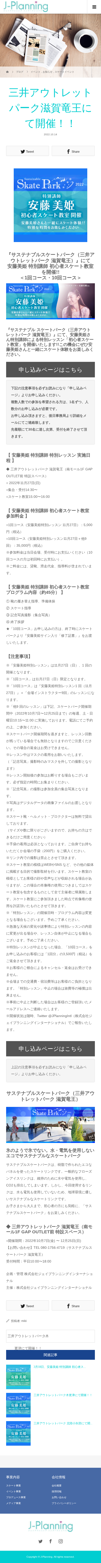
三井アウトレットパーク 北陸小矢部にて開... (63, 1423)
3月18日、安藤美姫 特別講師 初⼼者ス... (60, 1367)
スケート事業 (13, 1485)
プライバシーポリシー (64, 1503)
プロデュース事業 (16, 1497)
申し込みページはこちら (51, 370)
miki (24, 1321)
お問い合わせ (59, 1497)
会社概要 (57, 1485)
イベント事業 (13, 1491)
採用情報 (57, 1491)
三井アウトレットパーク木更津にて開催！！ (28, 1338)
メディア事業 (13, 1503)
